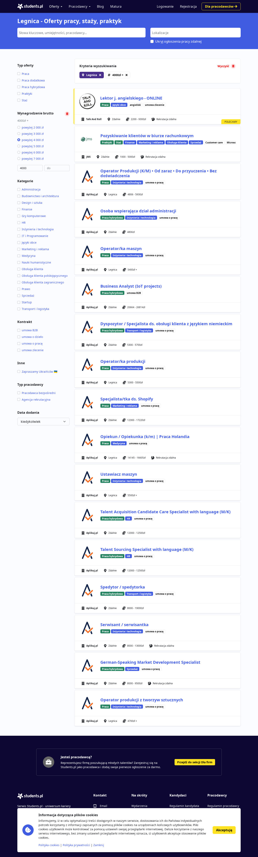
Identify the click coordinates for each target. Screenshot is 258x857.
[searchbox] (81, 32)
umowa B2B (30, 330)
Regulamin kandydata (184, 806)
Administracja (31, 189)
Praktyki (27, 94)
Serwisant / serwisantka (124, 624)
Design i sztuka (32, 203)
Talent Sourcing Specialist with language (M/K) (147, 549)
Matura (116, 6)
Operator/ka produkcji (122, 361)
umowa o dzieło (32, 337)
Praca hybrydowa (33, 87)
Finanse (27, 209)
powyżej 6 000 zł (33, 152)
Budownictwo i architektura (40, 196)
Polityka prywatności (76, 845)
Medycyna (28, 256)
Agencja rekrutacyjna (36, 399)
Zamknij (98, 845)
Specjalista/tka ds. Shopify (126, 399)
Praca (25, 74)
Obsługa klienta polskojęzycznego (45, 276)
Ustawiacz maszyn (118, 474)
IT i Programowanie (35, 236)
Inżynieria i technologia (38, 229)
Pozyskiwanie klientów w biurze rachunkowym (147, 135)
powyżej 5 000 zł (33, 146)
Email (103, 806)
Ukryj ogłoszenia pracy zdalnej (178, 41)
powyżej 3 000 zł (33, 134)
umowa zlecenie (33, 350)
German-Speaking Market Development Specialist (150, 662)
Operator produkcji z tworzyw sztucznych (141, 700)
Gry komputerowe (34, 216)
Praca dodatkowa (33, 80)
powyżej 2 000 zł (33, 127)
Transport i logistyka (35, 309)
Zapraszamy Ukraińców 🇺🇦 (39, 371)
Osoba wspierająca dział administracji (138, 211)
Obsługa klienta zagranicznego (43, 282)
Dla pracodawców (219, 6)
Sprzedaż (28, 295)
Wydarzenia (139, 806)
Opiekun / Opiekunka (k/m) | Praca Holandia (144, 436)
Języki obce (29, 242)
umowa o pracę (32, 343)
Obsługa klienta (32, 269)
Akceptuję (224, 830)
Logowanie (165, 6)
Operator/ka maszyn (121, 248)
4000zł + (117, 75)
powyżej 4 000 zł (33, 140)
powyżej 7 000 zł (33, 158)
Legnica (91, 75)
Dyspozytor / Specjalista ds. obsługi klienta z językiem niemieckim (166, 323)
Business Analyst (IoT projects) (131, 286)
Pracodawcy (78, 6)
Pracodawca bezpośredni (39, 393)
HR (24, 222)
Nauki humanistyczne (36, 262)
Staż (24, 100)
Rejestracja (188, 6)
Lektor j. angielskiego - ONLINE (131, 98)
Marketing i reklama (35, 249)
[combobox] (81, 32)
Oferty (54, 6)
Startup (27, 302)
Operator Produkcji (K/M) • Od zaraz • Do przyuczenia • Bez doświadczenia (158, 173)
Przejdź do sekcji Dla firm (194, 762)
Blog (100, 6)
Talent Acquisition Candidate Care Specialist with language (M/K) (165, 511)
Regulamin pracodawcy (223, 806)
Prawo (26, 289)
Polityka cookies (48, 845)
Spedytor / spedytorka (122, 587)
